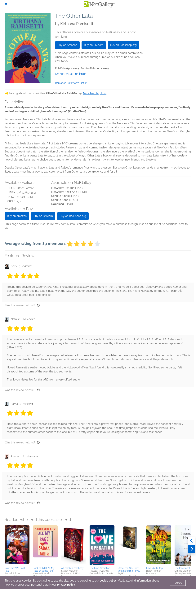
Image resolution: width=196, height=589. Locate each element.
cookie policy (108, 580)
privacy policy (66, 584)
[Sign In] (5, 4)
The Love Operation (100, 568)
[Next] (191, 549)
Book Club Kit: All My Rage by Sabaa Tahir (43, 569)
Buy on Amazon (67, 44)
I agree (177, 582)
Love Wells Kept (154, 568)
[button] (17, 545)
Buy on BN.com (93, 44)
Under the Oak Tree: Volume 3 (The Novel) (129, 569)
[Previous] (191, 541)
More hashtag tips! (94, 93)
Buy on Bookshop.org (123, 44)
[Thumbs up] (38, 305)
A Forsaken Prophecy (72, 568)
